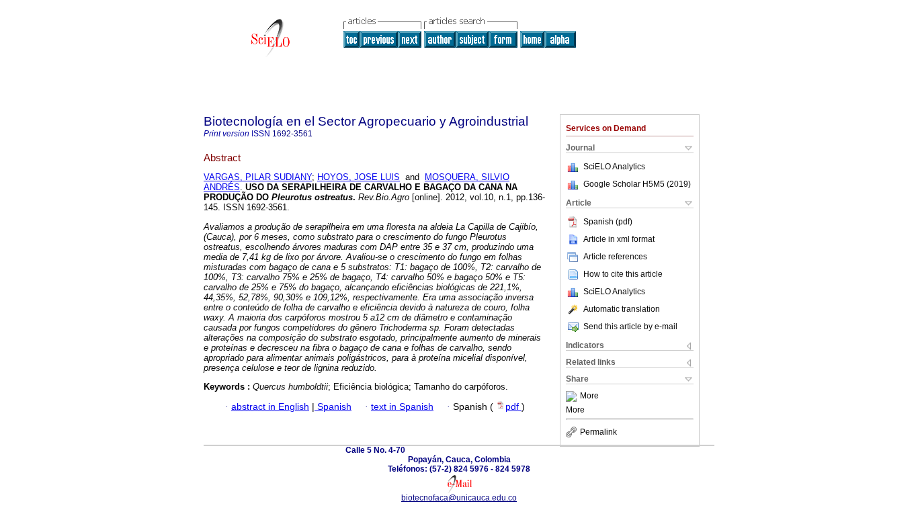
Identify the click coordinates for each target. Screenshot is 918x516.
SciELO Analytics (614, 166)
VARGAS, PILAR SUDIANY (258, 177)
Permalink (598, 432)
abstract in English (270, 407)
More (589, 396)
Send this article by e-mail (630, 326)
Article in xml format (619, 239)
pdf (513, 407)
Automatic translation (621, 309)
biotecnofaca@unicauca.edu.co (459, 498)
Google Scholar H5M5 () (637, 184)
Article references (615, 256)
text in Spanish (402, 407)
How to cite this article (623, 274)
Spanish (333, 407)
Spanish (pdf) (607, 221)
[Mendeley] (573, 396)
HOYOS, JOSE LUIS (358, 177)
